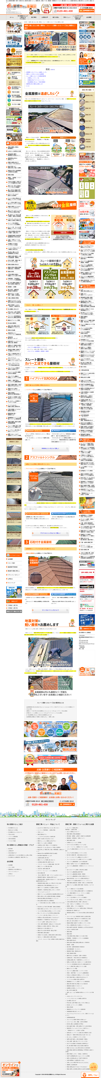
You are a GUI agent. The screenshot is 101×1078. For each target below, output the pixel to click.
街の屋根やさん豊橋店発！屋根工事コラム (18, 857)
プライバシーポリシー (14, 575)
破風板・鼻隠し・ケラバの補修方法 (75, 906)
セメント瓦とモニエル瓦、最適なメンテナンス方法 (79, 899)
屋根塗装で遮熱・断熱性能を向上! (87, 419)
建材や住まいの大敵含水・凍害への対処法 (14, 294)
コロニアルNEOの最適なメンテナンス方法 (87, 359)
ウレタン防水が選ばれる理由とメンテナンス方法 (14, 199)
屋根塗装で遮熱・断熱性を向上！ (74, 951)
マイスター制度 (12, 840)
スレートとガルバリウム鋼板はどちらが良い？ (87, 246)
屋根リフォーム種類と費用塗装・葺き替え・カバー (88, 321)
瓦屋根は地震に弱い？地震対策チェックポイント (88, 400)
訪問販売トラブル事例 (86, 470)
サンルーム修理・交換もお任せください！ (87, 520)
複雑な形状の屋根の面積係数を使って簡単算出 (14, 268)
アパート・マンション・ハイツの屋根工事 (47, 870)
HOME (25, 22)
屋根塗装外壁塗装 (88, 140)
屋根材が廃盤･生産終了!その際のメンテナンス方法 (78, 923)
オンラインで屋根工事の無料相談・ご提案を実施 (87, 444)
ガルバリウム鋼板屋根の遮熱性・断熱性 (87, 262)
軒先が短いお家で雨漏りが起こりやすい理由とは (14, 312)
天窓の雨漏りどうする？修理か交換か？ (14, 410)
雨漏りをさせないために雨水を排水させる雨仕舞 (14, 301)
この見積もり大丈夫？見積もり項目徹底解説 (86, 459)
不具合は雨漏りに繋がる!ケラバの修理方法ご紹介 (14, 182)
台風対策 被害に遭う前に (43, 857)
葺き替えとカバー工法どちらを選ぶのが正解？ (87, 313)
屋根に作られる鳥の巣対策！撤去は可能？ (47, 930)
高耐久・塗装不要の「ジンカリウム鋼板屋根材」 (78, 972)
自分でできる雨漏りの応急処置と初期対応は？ (87, 423)
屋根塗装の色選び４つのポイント (85, 412)
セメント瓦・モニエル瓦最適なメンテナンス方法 (14, 228)
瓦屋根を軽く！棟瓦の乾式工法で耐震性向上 (77, 957)
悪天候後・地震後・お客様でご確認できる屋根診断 (79, 836)
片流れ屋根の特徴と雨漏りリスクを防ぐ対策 (14, 275)
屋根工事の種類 (86, 90)
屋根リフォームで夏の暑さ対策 (45, 866)
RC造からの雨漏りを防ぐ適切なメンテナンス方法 (15, 397)
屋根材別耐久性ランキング (12, 338)
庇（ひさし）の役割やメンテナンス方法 (14, 401)
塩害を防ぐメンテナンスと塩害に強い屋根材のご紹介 (79, 1032)
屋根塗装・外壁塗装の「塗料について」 (76, 838)
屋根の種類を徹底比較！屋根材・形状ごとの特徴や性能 (80, 882)
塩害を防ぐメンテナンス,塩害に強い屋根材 (14, 342)
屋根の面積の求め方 (13, 264)
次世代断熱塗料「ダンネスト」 (85, 416)
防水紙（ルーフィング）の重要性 (74, 1005)
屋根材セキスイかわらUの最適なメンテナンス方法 (88, 355)
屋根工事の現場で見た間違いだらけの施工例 (86, 408)
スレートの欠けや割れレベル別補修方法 (86, 329)
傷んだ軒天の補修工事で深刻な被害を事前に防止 (14, 190)
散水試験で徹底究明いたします (45, 855)
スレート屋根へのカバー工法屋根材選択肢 (36, 76)
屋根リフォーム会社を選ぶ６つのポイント (88, 374)
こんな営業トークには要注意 (86, 467)
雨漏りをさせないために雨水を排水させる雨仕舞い (79, 1047)
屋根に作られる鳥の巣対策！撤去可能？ (87, 539)
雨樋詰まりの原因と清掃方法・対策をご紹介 (48, 926)
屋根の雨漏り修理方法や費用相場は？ (14, 393)
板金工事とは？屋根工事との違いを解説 (14, 167)
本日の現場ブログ (12, 853)
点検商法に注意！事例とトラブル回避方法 (47, 845)
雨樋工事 (88, 114)
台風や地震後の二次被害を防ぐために (87, 393)
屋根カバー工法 (90, 102)
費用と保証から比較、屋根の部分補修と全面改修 (88, 306)
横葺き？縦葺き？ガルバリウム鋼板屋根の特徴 (88, 273)
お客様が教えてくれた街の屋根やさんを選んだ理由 (20, 855)
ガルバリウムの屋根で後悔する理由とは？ (14, 368)
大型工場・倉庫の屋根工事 (44, 868)
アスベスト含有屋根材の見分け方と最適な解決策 (14, 317)
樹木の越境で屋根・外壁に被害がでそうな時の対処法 (88, 486)
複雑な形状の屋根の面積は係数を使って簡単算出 (78, 942)
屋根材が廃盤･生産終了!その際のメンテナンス (14, 350)
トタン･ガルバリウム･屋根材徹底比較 (14, 364)
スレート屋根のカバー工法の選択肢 (88, 325)
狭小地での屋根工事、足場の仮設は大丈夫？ (77, 855)
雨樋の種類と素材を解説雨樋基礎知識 (14, 422)
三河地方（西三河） (13, 608)
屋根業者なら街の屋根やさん (15, 869)
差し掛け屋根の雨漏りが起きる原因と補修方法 (14, 283)
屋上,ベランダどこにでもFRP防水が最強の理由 (14, 211)
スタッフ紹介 (11, 563)
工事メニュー (67, 17)
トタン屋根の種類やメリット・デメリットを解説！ (79, 893)
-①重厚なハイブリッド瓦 (32, 78)
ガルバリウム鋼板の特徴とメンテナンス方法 (14, 377)
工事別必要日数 (85, 370)
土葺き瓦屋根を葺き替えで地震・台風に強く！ (14, 232)
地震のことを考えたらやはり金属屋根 (35, 74)
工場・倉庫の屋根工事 (86, 542)
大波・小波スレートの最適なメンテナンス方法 (14, 240)
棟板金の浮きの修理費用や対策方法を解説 (14, 171)
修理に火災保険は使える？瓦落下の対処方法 (88, 389)
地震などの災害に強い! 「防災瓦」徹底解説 (87, 404)
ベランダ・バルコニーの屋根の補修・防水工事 (48, 864)
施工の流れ (56, 17)
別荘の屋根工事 (85, 549)
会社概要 (88, 17)
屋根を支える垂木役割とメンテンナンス (14, 389)
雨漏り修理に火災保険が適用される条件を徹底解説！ (79, 1069)
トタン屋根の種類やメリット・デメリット (86, 336)
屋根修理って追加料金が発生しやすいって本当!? (87, 482)
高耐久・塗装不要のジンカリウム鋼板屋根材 (14, 381)
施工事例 (33, 17)
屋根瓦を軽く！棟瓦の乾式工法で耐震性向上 (86, 396)
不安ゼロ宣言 (11, 834)
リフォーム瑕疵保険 (13, 836)
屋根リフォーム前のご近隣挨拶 (45, 843)
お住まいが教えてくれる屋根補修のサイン (87, 309)
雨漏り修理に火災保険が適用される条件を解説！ (87, 427)
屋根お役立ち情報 (85, 377)
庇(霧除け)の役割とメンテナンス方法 (13, 244)
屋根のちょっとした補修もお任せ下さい (47, 840)
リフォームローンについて (44, 892)
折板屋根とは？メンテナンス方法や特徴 (87, 340)
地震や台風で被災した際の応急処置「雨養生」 (14, 257)
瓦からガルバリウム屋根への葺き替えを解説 (87, 254)
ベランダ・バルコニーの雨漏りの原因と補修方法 (14, 219)
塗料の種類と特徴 (86, 572)
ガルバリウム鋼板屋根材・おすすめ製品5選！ (77, 861)
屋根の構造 (11, 174)
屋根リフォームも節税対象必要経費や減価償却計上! (88, 557)
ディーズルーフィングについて (50, 610)
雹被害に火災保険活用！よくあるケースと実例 (87, 431)
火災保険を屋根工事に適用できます (46, 862)
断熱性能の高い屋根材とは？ (12, 414)
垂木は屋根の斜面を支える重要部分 (46, 900)
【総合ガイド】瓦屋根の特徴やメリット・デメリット (79, 880)
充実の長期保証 (12, 838)
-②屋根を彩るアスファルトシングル (35, 80)
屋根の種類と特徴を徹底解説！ (13, 147)
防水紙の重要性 (12, 323)
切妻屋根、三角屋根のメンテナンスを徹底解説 (14, 279)
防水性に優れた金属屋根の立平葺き (75, 1024)
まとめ (27, 85)
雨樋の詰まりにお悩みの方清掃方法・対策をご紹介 (88, 531)
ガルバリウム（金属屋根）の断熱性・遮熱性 (38, 351)
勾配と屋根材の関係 (13, 298)
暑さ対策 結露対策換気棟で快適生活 (13, 290)
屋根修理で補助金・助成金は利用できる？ (86, 435)
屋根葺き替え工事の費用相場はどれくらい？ (87, 302)
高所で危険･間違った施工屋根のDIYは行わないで (15, 385)
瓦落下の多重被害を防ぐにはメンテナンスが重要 (87, 385)
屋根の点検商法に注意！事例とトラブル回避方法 (87, 474)
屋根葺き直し (89, 127)
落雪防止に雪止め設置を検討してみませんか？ (48, 917)
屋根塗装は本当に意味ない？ (12, 159)
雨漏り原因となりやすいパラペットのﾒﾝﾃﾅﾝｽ (14, 207)
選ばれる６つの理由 (13, 830)
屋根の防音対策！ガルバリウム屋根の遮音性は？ (88, 281)
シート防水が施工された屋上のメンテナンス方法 (14, 203)
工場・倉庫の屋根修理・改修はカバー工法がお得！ (88, 523)
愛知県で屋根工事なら (14, 571)
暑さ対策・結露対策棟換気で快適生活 (75, 946)
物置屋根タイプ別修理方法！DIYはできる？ (86, 516)
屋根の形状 (11, 271)
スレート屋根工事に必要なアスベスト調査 (76, 966)
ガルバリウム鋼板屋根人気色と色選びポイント (87, 265)
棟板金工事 (89, 134)
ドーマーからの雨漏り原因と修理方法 (14, 406)
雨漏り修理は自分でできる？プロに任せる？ (14, 163)
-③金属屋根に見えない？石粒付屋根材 (35, 82)
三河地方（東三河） (13, 605)
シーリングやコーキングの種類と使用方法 (14, 248)
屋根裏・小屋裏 (12, 286)
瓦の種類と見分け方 (13, 309)
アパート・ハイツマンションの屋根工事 (86, 546)
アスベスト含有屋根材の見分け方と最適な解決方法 (79, 964)
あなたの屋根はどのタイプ (73, 831)
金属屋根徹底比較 (71, 1017)
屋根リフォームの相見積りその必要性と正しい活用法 (88, 448)
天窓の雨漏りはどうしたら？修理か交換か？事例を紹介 (80, 908)
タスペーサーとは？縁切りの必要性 (13, 195)
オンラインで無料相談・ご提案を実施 (46, 830)
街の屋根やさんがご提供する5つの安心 (23, 17)
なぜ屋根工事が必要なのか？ (87, 290)
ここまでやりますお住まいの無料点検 (78, 17)
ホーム (12, 17)
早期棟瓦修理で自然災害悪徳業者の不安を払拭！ (14, 236)
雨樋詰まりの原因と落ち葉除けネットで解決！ (88, 535)
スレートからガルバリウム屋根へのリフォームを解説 (88, 250)
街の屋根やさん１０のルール (15, 832)
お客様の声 (45, 17)
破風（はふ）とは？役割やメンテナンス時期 (14, 435)
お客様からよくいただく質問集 (74, 842)
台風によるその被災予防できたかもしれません (88, 381)
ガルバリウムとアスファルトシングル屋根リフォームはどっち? (15, 359)
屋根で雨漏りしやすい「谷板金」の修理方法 (14, 305)
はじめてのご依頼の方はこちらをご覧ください (48, 827)
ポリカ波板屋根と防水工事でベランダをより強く (88, 527)
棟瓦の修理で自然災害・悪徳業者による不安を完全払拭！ (80, 927)
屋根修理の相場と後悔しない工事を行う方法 (86, 298)
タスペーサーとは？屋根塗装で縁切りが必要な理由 (79, 916)
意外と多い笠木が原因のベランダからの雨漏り (14, 186)
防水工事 (88, 121)
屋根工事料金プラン (42, 834)
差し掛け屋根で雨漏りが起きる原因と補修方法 (78, 1045)
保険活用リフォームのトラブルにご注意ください (88, 490)
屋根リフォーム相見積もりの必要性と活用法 (48, 887)
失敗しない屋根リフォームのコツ (86, 294)
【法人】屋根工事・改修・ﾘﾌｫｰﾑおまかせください (88, 553)
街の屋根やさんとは (13, 827)
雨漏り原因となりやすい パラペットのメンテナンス (50, 908)
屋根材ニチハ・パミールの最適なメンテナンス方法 (88, 352)
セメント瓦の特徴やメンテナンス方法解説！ (14, 224)
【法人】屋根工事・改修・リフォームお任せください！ (50, 875)
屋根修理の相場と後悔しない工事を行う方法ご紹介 (49, 883)
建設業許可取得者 (12, 567)
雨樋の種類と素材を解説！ (44, 932)
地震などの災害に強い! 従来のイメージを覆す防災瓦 (79, 962)
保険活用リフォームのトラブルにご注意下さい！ (78, 1028)
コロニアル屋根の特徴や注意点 (85, 332)
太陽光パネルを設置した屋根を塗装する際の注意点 (49, 934)
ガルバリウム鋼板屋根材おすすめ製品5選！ (87, 269)
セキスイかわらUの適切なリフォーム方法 (76, 844)
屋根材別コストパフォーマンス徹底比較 (14, 333)
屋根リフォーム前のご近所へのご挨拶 (86, 452)
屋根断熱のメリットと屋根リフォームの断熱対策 (14, 418)
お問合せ (10, 579)
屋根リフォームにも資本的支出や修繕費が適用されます (50, 894)
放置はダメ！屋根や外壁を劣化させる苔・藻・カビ (79, 1034)
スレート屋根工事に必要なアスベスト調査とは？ (14, 426)
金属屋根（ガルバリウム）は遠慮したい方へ (36, 72)
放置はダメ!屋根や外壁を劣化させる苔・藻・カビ (14, 346)
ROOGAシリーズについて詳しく (50, 448)
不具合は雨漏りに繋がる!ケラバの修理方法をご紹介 (79, 918)
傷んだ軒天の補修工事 (72, 990)
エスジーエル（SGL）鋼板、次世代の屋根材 (77, 1021)
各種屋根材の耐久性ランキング (74, 1011)
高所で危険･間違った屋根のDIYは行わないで (77, 977)
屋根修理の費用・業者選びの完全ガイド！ (14, 154)
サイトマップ (11, 582)
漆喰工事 (88, 108)
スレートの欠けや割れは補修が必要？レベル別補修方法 (80, 891)
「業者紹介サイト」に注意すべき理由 (86, 494)
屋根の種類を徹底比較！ (84, 317)
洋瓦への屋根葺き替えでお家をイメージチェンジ (14, 354)
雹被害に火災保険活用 (72, 1064)
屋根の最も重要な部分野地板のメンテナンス (14, 326)
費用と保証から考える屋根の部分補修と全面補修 (49, 896)
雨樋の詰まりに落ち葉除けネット (45, 928)
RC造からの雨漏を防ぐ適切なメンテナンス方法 (78, 975)
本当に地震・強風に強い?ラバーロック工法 (15, 261)
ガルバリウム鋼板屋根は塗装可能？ (87, 258)
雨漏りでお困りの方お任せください (46, 838)
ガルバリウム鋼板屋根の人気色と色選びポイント (78, 876)
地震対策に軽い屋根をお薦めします (34, 83)
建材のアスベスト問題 (14, 320)
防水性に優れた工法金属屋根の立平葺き (13, 252)
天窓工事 (88, 147)
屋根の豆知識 (11, 330)
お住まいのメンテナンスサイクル (74, 996)
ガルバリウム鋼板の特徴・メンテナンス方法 (77, 970)
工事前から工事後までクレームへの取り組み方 (87, 456)
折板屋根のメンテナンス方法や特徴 (75, 895)
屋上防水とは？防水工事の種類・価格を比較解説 (14, 215)
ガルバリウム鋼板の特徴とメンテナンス (37, 347)
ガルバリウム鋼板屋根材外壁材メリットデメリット (88, 277)
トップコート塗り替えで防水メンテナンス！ (14, 430)
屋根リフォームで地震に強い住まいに (46, 859)
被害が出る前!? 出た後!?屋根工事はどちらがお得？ (88, 463)
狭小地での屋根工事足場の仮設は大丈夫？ (86, 363)
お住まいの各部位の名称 (14, 151)
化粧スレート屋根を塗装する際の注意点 (86, 348)
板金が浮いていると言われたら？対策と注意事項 (88, 478)
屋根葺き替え (89, 95)
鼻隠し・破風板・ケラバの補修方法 (14, 178)
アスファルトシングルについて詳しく (50, 533)
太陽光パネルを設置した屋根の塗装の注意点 (87, 344)
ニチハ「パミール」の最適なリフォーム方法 (77, 846)
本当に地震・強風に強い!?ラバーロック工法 (77, 1041)
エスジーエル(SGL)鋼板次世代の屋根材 (14, 373)
